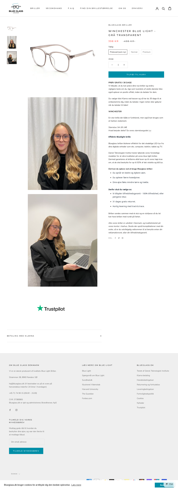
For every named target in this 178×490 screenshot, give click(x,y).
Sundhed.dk (87, 380)
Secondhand (54, 8)
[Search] (163, 8)
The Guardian (88, 393)
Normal (134, 52)
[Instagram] (16, 410)
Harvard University (90, 389)
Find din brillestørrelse (96, 8)
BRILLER (35, 8)
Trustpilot (141, 407)
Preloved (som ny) (118, 52)
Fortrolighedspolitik (145, 393)
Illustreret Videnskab (91, 384)
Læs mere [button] (76, 485)
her (150, 130)
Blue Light (86, 371)
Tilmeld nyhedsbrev (26, 451)
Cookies (140, 398)
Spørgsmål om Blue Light (93, 375)
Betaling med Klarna (20, 336)
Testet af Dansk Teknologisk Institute (153, 371)
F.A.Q (71, 8)
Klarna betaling (143, 375)
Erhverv (137, 8)
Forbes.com (87, 398)
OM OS (122, 8)
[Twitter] (119, 238)
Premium (146, 52)
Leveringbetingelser (145, 389)
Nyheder (140, 403)
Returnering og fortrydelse (148, 384)
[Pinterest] (122, 238)
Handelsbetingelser (145, 380)
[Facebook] (115, 238)
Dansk (14, 474)
